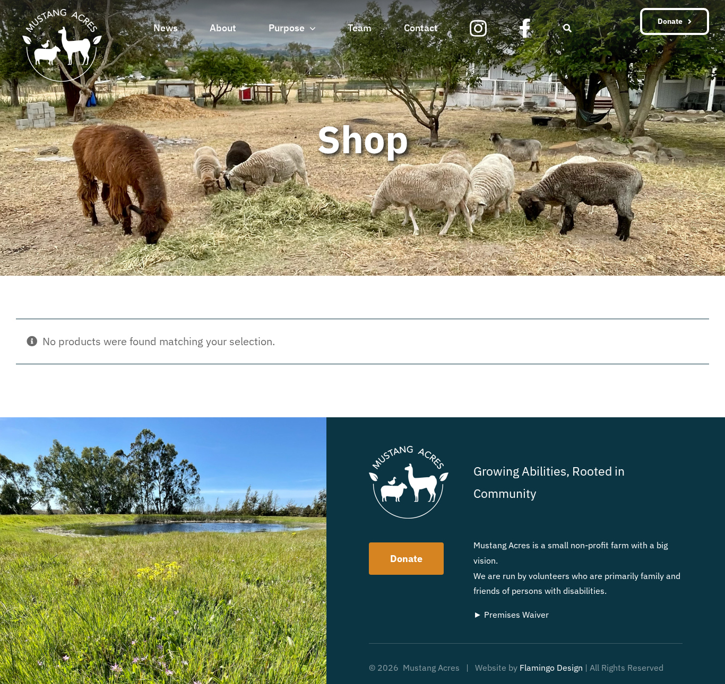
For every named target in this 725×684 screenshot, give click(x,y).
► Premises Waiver (511, 614)
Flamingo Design (551, 667)
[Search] (567, 27)
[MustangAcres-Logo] (62, 14)
